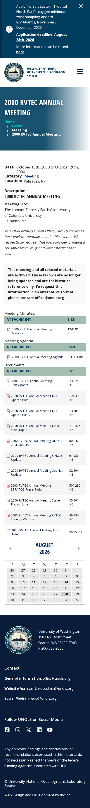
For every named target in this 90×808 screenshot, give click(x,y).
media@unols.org (42, 698)
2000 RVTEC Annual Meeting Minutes (32, 331)
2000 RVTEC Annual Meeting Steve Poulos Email (35, 502)
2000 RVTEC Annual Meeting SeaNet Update (37, 473)
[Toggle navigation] (80, 71)
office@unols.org (56, 678)
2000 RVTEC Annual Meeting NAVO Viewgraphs (36, 428)
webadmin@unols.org (56, 688)
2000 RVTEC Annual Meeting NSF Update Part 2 (34, 413)
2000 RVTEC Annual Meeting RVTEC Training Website (36, 517)
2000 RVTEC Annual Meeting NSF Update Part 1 (34, 398)
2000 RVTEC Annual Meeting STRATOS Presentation (31, 487)
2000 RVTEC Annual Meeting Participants (32, 383)
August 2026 (45, 548)
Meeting (31, 176)
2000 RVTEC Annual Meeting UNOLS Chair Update (36, 443)
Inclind (65, 795)
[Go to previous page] (19, 548)
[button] (81, 6)
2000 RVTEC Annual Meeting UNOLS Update (37, 458)
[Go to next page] (69, 548)
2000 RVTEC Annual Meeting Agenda (38, 357)
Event (17, 126)
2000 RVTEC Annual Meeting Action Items (36, 532)
